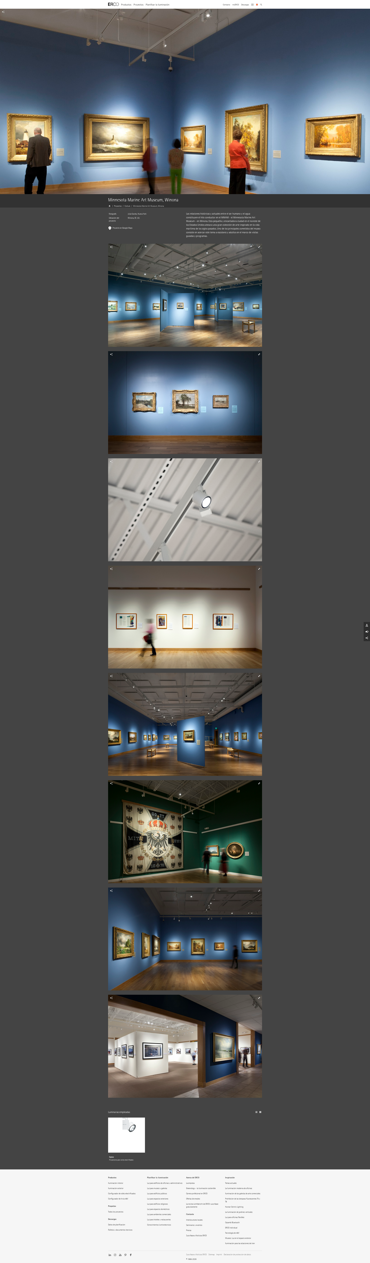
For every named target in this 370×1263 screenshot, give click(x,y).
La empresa (190, 1183)
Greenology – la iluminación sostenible (201, 1188)
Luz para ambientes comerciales (159, 1214)
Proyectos (138, 4)
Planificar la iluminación (157, 4)
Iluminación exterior (115, 1188)
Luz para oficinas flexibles (234, 1217)
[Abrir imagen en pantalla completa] (185, 297)
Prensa (188, 1230)
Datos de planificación (116, 1224)
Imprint (219, 1254)
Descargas (245, 5)
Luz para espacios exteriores (157, 1199)
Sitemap (211, 1254)
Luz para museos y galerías (157, 1188)
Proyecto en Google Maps (122, 228)
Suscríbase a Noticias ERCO (196, 1235)
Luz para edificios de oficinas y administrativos (164, 1183)
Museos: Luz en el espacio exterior (238, 1238)
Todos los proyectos (115, 1212)
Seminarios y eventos (194, 1225)
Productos (126, 4)
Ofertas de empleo (193, 1199)
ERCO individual (231, 1227)
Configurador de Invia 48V (118, 1199)
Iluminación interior (115, 1183)
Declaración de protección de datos (237, 1254)
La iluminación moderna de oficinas (238, 1188)
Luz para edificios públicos (157, 1193)
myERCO (235, 5)
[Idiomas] (257, 5)
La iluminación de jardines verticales (238, 1212)
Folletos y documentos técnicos (120, 1230)
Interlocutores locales (194, 1220)
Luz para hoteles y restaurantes (159, 1219)
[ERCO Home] (113, 4)
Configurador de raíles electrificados (122, 1193)
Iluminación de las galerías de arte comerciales (242, 1193)
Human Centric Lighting (234, 1207)
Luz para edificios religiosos (157, 1204)
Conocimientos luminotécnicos (159, 1225)
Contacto (226, 5)
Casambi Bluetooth (232, 1222)
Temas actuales (231, 1183)
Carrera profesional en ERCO (196, 1193)
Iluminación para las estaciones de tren (240, 1243)
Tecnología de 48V (232, 1233)
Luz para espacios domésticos (158, 1209)
